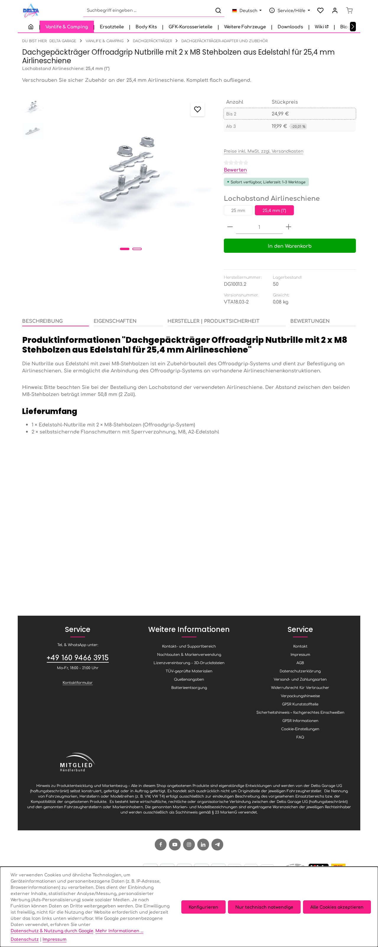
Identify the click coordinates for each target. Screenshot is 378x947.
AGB (300, 662)
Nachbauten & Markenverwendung (189, 654)
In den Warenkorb (290, 245)
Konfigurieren (203, 906)
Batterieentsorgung (189, 687)
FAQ (300, 737)
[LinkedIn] (203, 844)
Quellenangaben (189, 679)
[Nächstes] (353, 26)
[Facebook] (161, 844)
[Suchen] (218, 10)
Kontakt (300, 646)
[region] (117, 175)
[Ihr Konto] (334, 10)
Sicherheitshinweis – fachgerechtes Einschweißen (300, 712)
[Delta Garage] (31, 26)
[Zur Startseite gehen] (30, 10)
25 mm (238, 210)
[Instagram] (189, 844)
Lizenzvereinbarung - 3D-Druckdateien (189, 662)
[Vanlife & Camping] (67, 26)
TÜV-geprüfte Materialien (189, 671)
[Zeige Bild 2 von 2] (137, 249)
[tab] (55, 321)
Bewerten (235, 169)
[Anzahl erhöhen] (288, 227)
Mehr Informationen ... (119, 930)
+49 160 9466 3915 (78, 657)
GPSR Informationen (300, 720)
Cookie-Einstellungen (300, 728)
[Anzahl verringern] (230, 227)
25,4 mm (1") (274, 210)
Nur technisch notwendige (264, 906)
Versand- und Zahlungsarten (300, 679)
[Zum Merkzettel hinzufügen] (197, 109)
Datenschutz (25, 939)
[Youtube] (175, 844)
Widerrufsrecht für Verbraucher (300, 687)
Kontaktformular (78, 682)
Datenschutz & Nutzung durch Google (52, 930)
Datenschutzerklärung (300, 671)
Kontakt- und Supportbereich (189, 646)
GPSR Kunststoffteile (300, 704)
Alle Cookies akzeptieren (337, 906)
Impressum (300, 654)
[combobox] (147, 10)
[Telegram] (217, 844)
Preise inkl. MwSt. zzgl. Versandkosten (263, 151)
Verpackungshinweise (300, 695)
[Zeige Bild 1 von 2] (124, 249)
